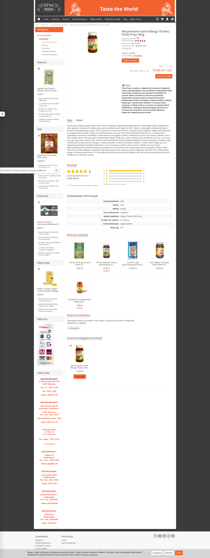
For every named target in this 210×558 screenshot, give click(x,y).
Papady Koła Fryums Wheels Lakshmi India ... (47, 89)
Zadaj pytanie (74, 328)
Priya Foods (135, 43)
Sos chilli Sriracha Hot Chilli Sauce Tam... (48, 104)
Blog (125, 19)
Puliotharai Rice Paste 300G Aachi (46, 156)
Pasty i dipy (46, 48)
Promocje (55, 19)
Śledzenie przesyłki (112, 19)
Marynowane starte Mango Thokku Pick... (79, 366)
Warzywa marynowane (49, 42)
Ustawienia (157, 553)
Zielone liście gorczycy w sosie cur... (79, 263)
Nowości (65, 19)
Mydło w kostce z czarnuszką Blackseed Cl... (48, 223)
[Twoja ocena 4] (142, 41)
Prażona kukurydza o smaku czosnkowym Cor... (49, 115)
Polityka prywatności (43, 543)
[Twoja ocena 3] (140, 41)
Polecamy (42, 196)
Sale (39, 129)
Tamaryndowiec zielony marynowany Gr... (106, 263)
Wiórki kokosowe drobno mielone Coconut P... (48, 310)
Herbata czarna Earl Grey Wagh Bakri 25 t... (48, 166)
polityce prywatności (90, 555)
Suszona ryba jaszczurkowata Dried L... (133, 263)
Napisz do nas (135, 19)
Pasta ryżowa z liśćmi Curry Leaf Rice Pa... (49, 187)
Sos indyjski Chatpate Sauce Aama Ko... (159, 263)
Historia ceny (127, 53)
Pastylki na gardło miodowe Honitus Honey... (49, 120)
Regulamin (39, 540)
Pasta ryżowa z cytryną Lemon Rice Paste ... (50, 177)
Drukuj (127, 85)
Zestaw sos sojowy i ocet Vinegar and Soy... (48, 110)
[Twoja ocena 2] (138, 41)
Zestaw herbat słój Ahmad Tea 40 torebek (48, 238)
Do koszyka (79, 376)
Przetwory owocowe (49, 51)
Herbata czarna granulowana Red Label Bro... (50, 243)
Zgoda (178, 553)
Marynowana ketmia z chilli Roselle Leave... (49, 182)
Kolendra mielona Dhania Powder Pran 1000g (48, 305)
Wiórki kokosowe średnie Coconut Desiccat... (48, 300)
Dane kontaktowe (79, 19)
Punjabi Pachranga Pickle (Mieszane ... (80, 300)
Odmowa (168, 553)
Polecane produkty (77, 234)
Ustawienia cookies (42, 546)
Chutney (44, 45)
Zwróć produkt (41, 548)
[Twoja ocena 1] (136, 41)
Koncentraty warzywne (49, 55)
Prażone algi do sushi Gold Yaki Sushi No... (48, 233)
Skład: (79, 120)
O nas (46, 19)
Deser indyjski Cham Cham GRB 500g (48, 99)
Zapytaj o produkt (130, 60)
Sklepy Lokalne (96, 19)
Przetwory (43, 39)
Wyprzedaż (43, 262)
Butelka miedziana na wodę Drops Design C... (49, 254)
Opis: (70, 120)
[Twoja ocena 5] (145, 41)
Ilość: (161, 66)
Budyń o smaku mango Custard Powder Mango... (48, 290)
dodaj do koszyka (164, 76)
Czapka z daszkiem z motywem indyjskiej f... (47, 249)
